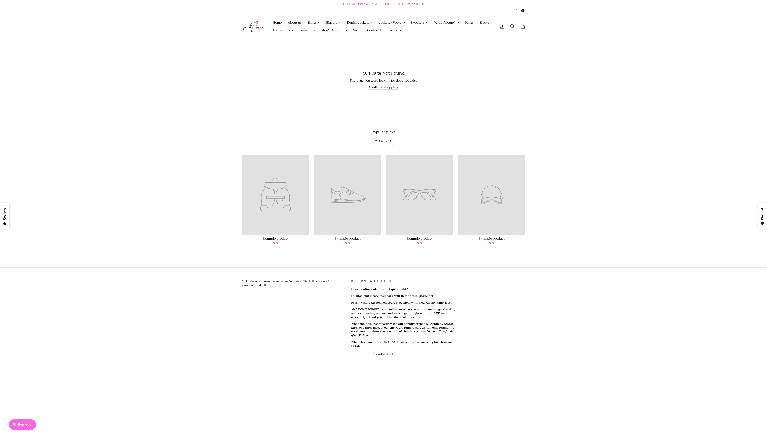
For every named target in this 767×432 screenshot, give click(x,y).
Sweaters (418, 22)
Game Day (307, 30)
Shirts (312, 22)
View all (383, 141)
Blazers (332, 22)
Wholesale (397, 30)
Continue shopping (383, 87)
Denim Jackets (358, 22)
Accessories (282, 30)
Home (277, 22)
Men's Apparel (332, 30)
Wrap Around (445, 22)
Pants (469, 22)
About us (294, 22)
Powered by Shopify (383, 354)
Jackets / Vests (390, 22)
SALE (357, 30)
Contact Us (375, 30)
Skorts (484, 22)
